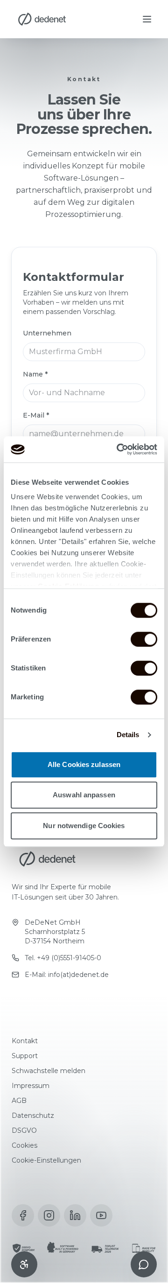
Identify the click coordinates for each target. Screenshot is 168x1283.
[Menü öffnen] (147, 19)
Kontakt (25, 1041)
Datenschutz (33, 1115)
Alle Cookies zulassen (84, 764)
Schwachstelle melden (48, 1071)
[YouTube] (101, 1215)
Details (128, 735)
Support (25, 1056)
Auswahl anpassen (84, 795)
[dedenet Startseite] (42, 19)
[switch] (144, 639)
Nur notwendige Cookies (84, 826)
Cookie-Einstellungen (46, 1160)
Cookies (24, 1145)
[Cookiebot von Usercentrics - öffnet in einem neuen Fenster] (118, 449)
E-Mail (36, 415)
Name (35, 374)
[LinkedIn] (75, 1215)
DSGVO (24, 1130)
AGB (19, 1100)
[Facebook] (23, 1215)
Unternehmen (47, 333)
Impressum (30, 1085)
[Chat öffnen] (144, 1264)
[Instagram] (49, 1215)
